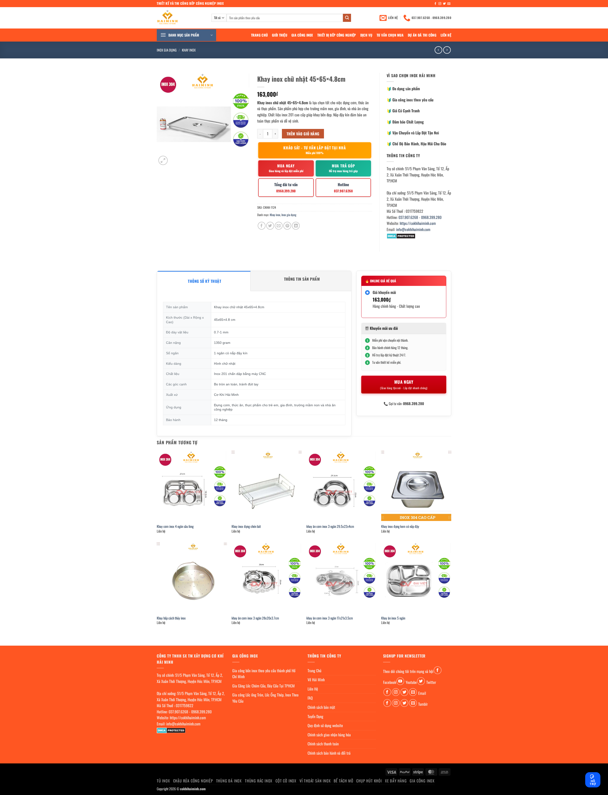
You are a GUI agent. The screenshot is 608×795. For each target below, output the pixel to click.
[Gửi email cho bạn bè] (279, 226)
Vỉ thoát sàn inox (315, 781)
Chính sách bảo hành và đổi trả (329, 753)
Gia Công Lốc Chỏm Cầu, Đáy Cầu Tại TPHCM (263, 686)
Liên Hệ (446, 35)
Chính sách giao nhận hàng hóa (329, 735)
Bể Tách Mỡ (343, 781)
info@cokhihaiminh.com (413, 229)
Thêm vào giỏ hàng (303, 133)
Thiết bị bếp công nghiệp (336, 35)
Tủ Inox (163, 781)
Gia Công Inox (302, 35)
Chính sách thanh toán (323, 744)
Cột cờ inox (286, 781)
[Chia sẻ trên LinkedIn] (296, 226)
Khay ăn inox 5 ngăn (393, 618)
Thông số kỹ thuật (204, 281)
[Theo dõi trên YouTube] (400, 681)
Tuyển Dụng (315, 716)
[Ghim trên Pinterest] (287, 226)
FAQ (310, 698)
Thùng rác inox (258, 781)
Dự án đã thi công (422, 35)
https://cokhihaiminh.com (418, 223)
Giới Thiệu (279, 35)
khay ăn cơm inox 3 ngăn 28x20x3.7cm (255, 618)
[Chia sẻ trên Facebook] (262, 226)
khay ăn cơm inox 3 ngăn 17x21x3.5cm (329, 618)
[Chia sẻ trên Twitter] (270, 226)
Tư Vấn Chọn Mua (390, 35)
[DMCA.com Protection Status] (401, 235)
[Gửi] (347, 18)
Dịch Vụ (366, 35)
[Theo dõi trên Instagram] (439, 3)
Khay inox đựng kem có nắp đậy (400, 526)
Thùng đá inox (229, 781)
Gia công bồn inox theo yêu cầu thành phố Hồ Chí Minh (263, 674)
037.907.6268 (408, 217)
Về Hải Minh (316, 679)
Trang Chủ (259, 35)
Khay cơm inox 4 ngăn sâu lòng (175, 526)
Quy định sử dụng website (325, 725)
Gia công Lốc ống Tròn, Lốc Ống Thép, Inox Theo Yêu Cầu (265, 698)
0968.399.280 (431, 217)
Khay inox (189, 49)
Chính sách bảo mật (321, 707)
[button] (186, 35)
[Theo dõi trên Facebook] (435, 3)
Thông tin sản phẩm (302, 279)
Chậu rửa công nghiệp (193, 781)
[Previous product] (447, 50)
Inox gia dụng (167, 49)
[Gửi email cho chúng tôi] (448, 3)
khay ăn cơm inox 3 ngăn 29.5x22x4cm (330, 526)
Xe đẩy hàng (396, 781)
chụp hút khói (369, 781)
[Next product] (438, 50)
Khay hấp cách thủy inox (171, 618)
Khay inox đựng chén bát (246, 526)
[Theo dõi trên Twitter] (444, 3)
